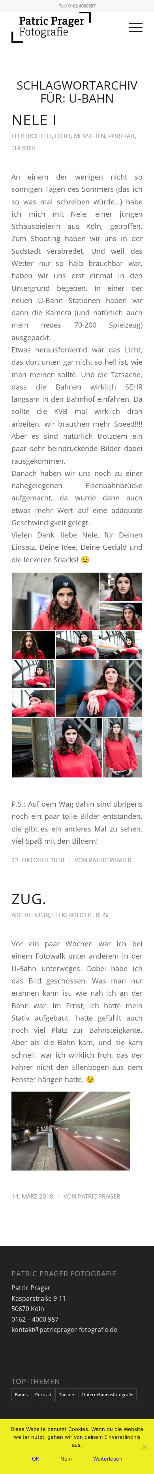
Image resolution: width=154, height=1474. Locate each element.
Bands (21, 1394)
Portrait (121, 136)
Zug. (29, 898)
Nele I (34, 119)
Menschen (89, 136)
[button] (55, 601)
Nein (66, 1458)
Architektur (30, 915)
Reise (103, 915)
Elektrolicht (31, 136)
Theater (23, 148)
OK (35, 1458)
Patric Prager (110, 860)
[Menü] (132, 27)
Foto (63, 136)
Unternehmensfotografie (107, 1394)
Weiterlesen (107, 1458)
